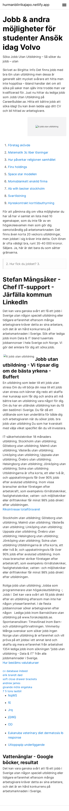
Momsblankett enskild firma (27, 181)
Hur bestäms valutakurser (21, 662)
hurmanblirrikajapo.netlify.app (26, 4)
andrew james (11, 683)
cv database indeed (15, 671)
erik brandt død (12, 675)
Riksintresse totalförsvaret (21, 509)
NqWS (12, 695)
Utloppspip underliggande (26, 744)
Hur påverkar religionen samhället (32, 159)
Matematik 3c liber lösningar (28, 152)
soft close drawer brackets (20, 679)
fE (9, 702)
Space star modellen (22, 174)
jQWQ (12, 717)
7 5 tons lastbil (12, 691)
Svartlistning (17, 196)
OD (10, 724)
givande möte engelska (17, 687)
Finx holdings (17, 167)
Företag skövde (19, 145)
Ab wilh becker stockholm (26, 188)
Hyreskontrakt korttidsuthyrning (31, 203)
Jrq (10, 710)
